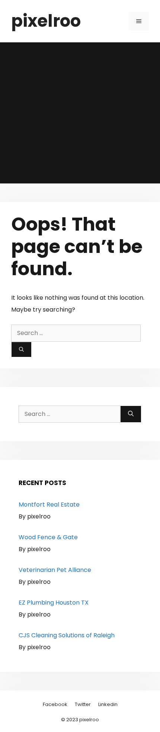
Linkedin (108, 704)
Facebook (55, 704)
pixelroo (46, 21)
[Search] (21, 349)
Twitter (83, 704)
